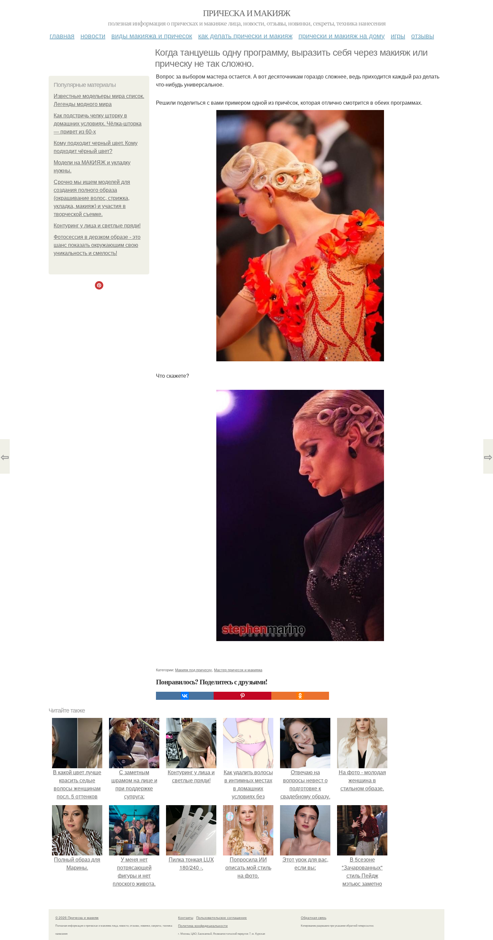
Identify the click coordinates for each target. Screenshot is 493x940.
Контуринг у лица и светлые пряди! (97, 225)
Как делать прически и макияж (245, 35)
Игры (398, 35)
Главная (62, 35)
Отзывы (422, 35)
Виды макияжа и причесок (151, 35)
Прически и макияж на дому (341, 35)
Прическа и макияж (246, 12)
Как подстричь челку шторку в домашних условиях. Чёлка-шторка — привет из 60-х (98, 124)
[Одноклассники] (300, 696)
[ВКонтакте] (185, 696)
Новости (92, 35)
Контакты (185, 917)
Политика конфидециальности (203, 925)
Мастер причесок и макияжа (238, 669)
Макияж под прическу (193, 669)
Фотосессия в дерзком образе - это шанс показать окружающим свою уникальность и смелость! (97, 245)
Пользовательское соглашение (221, 917)
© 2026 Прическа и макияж (77, 917)
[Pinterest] (242, 696)
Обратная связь (313, 917)
